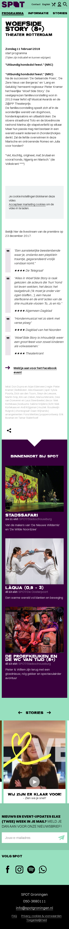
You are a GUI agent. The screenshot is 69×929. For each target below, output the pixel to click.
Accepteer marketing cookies (27, 204)
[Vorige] (20, 712)
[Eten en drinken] (54, 5)
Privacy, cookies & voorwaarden (41, 916)
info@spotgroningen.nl (34, 908)
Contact (36, 4)
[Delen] (9, 430)
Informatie (38, 13)
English (46, 4)
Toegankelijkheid (36, 920)
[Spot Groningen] (13, 4)
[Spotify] (31, 870)
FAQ (14, 916)
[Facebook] (7, 869)
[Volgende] (49, 712)
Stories (60, 13)
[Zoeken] (65, 5)
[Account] (59, 5)
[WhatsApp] (42, 870)
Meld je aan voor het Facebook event (35, 370)
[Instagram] (19, 870)
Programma (13, 13)
